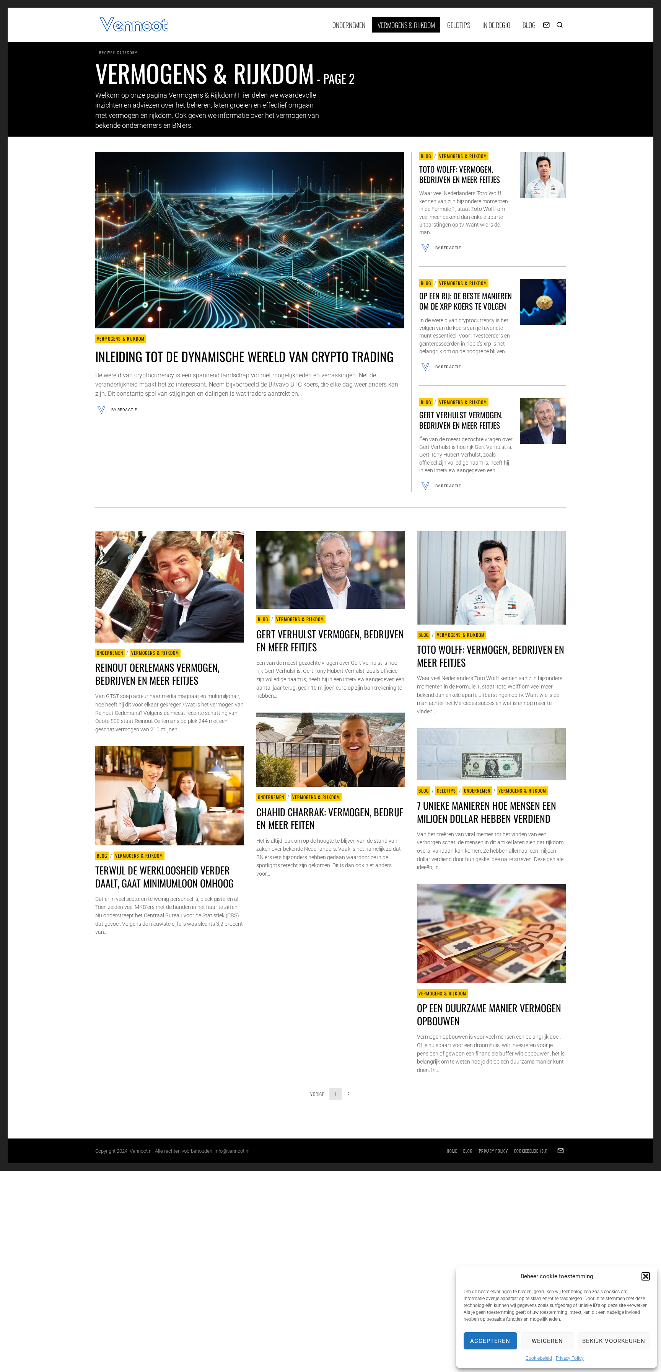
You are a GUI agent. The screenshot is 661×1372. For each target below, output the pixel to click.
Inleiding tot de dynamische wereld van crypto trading (244, 356)
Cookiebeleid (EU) (531, 1151)
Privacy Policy (570, 1358)
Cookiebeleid (539, 1358)
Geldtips (458, 25)
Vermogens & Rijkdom (406, 25)
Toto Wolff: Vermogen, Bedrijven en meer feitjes (459, 174)
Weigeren (547, 1341)
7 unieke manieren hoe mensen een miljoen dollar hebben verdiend (486, 812)
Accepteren (490, 1341)
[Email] (546, 24)
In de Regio (496, 25)
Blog (529, 25)
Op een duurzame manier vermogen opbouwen (489, 1014)
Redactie (127, 410)
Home (452, 1151)
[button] (646, 1276)
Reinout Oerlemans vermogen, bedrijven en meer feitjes (157, 674)
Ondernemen (348, 25)
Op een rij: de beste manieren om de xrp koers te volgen (465, 301)
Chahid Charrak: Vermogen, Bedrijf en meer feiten (329, 818)
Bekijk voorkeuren (613, 1341)
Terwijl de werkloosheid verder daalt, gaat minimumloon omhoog (164, 877)
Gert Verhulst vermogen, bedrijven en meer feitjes (461, 420)
